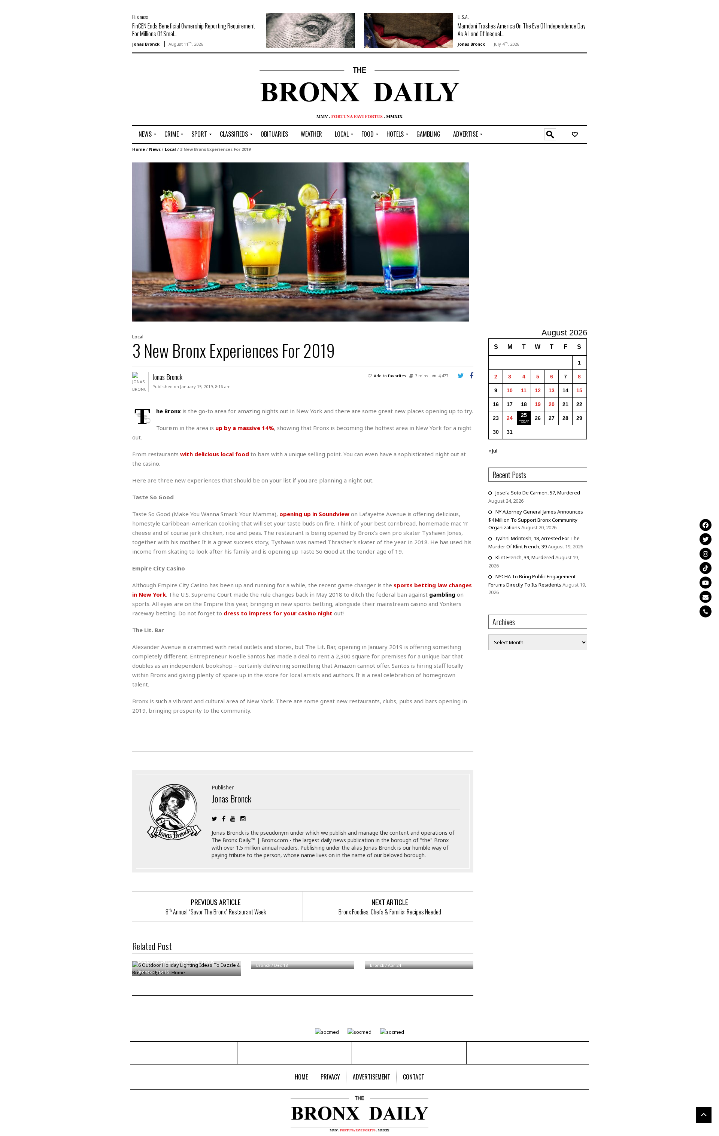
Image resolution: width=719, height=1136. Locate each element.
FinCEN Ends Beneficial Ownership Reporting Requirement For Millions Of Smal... (193, 29)
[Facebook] (706, 525)
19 (538, 404)
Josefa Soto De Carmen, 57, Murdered (537, 492)
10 (510, 390)
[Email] (706, 597)
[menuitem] (145, 134)
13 (552, 390)
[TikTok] (706, 568)
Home (138, 149)
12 (538, 390)
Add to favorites (390, 375)
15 (579, 390)
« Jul (492, 450)
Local (170, 149)
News (155, 149)
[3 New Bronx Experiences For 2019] (300, 241)
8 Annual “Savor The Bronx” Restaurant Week (216, 911)
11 (524, 390)
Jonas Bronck (146, 44)
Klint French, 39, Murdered (524, 557)
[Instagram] (706, 554)
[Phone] (706, 611)
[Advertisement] (176, 90)
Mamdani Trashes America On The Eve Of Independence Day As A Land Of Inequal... (521, 29)
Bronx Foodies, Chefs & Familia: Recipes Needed (390, 911)
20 (552, 404)
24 (510, 418)
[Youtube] (706, 582)
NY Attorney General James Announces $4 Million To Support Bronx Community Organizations (535, 519)
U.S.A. (463, 17)
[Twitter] (706, 539)
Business (140, 17)
